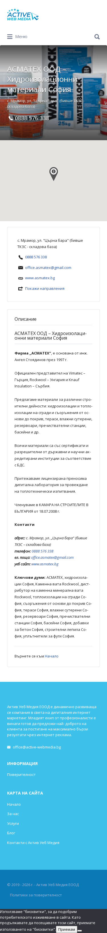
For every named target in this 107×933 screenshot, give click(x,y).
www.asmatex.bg (40, 277)
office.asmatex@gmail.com (48, 267)
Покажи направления (44, 288)
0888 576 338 (36, 257)
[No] (79, 931)
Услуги (13, 823)
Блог (11, 832)
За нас (13, 813)
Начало (51, 656)
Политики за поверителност (36, 895)
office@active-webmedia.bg (37, 747)
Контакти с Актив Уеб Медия (33, 842)
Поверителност (21, 774)
